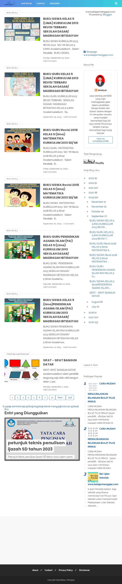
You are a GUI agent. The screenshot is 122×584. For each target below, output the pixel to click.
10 (52, 397)
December (98, 201)
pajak (7, 406)
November (98, 206)
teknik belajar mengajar (18, 354)
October (96, 211)
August (96, 302)
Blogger (107, 14)
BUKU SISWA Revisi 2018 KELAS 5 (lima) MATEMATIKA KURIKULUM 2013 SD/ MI (61, 191)
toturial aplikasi (70, 406)
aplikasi (29, 406)
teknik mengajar (53, 406)
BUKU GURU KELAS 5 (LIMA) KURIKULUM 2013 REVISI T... (102, 235)
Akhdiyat (102, 90)
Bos (6, 409)
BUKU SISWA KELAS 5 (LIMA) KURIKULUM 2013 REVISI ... (102, 224)
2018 (91, 312)
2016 (91, 322)
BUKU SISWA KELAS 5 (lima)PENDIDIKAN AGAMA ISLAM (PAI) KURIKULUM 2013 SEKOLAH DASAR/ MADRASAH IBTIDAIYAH (60, 310)
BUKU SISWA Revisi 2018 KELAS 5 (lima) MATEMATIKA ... (103, 258)
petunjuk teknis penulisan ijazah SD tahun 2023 (36, 446)
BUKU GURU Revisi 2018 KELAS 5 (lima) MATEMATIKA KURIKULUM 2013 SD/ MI (60, 136)
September (98, 216)
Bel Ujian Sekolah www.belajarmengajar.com (103, 479)
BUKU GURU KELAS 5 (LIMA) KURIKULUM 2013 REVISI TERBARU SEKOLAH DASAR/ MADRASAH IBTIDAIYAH (60, 82)
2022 (91, 183)
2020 (92, 192)
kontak (41, 4)
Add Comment (49, 61)
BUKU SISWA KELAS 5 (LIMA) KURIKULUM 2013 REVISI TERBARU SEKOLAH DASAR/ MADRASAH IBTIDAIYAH (60, 27)
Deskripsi (55, 4)
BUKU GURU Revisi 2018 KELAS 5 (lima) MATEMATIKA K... (103, 247)
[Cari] (116, 3)
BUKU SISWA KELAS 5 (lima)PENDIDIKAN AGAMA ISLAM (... (102, 284)
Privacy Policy (66, 570)
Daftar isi (26, 4)
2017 (91, 317)
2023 (91, 178)
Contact (48, 570)
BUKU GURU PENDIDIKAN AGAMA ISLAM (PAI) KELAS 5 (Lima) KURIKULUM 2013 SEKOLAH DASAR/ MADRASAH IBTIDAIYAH (61, 247)
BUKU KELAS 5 (12, 13)
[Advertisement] (101, 344)
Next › (61, 397)
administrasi (18, 406)
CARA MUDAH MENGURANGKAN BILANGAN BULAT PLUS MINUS (101, 437)
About (35, 570)
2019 (91, 197)
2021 (91, 187)
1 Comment (69, 224)
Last (70, 397)
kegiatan (39, 406)
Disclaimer (84, 570)
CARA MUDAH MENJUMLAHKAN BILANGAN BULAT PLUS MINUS (101, 392)
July (94, 306)
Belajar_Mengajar (67, 580)
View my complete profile (101, 139)
